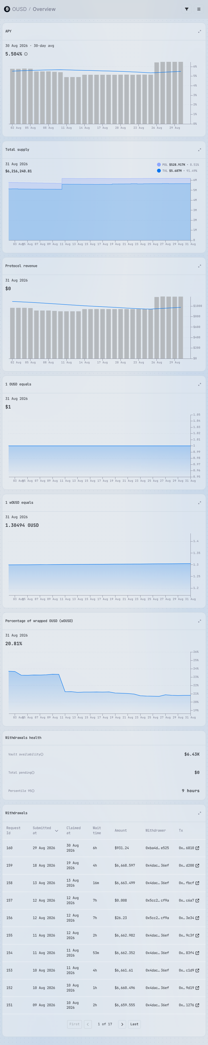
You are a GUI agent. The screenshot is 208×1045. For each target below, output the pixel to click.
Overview (44, 9)
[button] (26, 54)
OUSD (19, 9)
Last (134, 1024)
